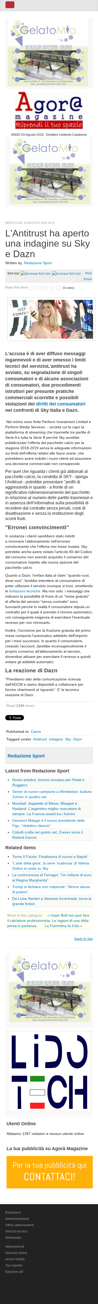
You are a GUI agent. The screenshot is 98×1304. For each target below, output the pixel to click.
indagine (56, 739)
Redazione (13, 1212)
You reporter (14, 1265)
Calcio (36, 731)
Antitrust (40, 739)
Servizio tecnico (16, 1231)
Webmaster (13, 1238)
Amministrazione (17, 1219)
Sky (68, 739)
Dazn (77, 739)
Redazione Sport (38, 263)
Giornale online (16, 1253)
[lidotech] (49, 1070)
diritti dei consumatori (60, 404)
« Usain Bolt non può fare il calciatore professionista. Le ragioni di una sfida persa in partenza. (48, 920)
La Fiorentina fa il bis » (63, 926)
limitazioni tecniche (24, 591)
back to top (83, 939)
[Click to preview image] (51, 319)
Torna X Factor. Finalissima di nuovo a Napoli (49, 856)
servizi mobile (15, 1259)
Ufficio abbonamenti (19, 1225)
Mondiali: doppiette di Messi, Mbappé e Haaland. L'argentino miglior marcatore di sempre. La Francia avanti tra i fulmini (46, 808)
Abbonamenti (14, 1246)
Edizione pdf (14, 1272)
